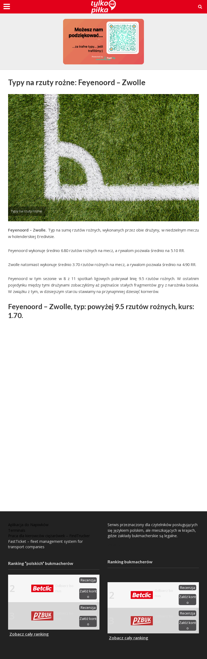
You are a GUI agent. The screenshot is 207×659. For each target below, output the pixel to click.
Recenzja (88, 580)
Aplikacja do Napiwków (28, 524)
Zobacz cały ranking (29, 634)
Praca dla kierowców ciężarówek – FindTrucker (49, 535)
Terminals (16, 530)
